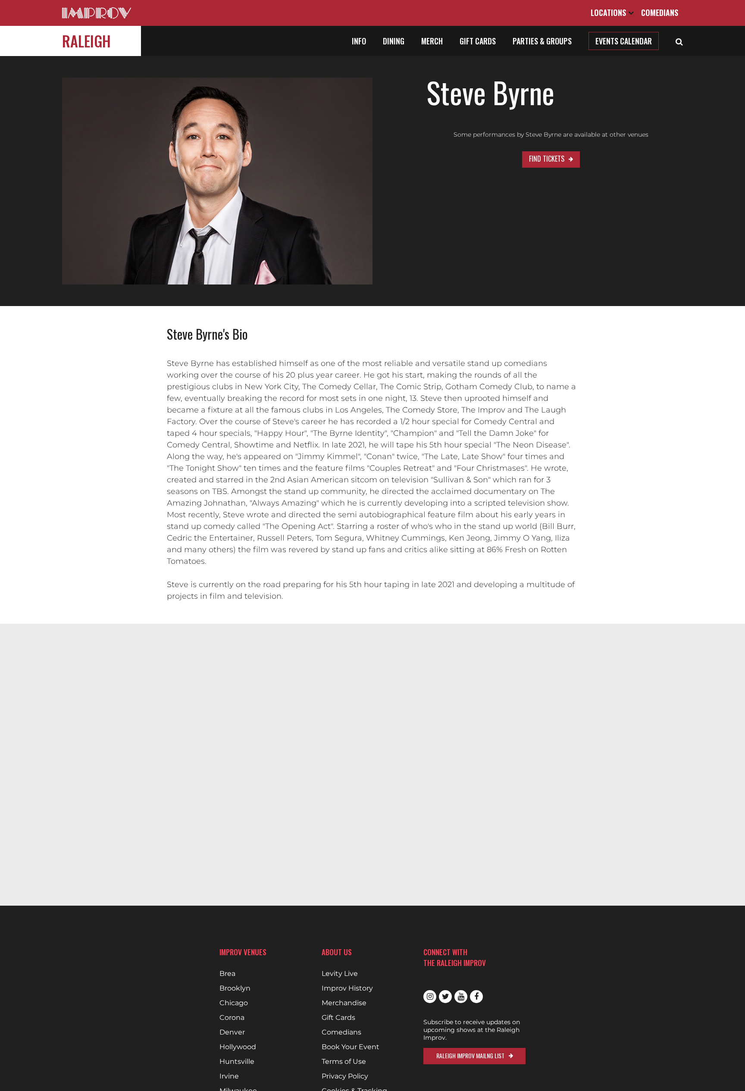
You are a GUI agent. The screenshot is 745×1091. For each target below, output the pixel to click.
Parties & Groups (542, 41)
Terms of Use (344, 1061)
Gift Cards (478, 41)
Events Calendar (623, 41)
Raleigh (86, 41)
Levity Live (340, 973)
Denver (232, 1032)
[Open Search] (679, 41)
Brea (227, 973)
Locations (609, 12)
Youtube (460, 996)
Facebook (476, 996)
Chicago (233, 1003)
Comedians (659, 12)
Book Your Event (350, 1047)
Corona (231, 1017)
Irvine (229, 1076)
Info (359, 41)
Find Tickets (546, 158)
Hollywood (237, 1047)
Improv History (347, 988)
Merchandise (344, 1003)
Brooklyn (234, 988)
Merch (432, 41)
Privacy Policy (345, 1076)
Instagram (429, 996)
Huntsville (236, 1061)
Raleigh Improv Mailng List (470, 1055)
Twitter (445, 996)
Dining (393, 41)
